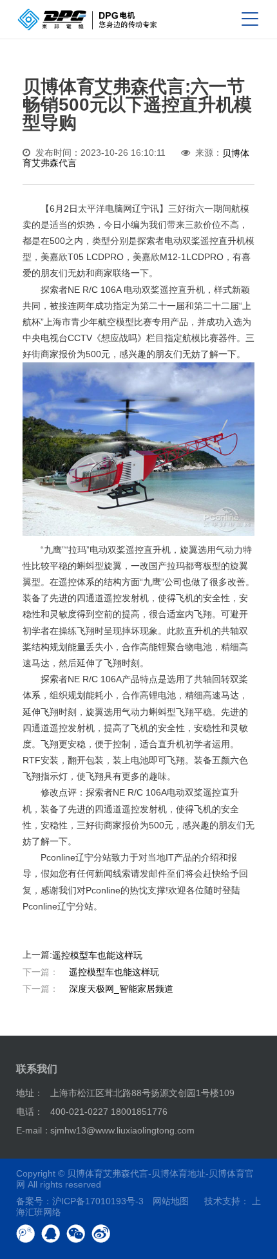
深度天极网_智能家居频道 (98, 989)
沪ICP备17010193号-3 (98, 1201)
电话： (29, 1111)
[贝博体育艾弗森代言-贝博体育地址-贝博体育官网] (87, 19)
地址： (29, 1093)
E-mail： (33, 1130)
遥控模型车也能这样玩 (97, 955)
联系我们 (36, 1068)
